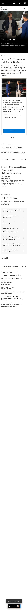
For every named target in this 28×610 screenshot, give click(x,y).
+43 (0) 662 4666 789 (12, 297)
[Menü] (3, 3)
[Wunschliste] (19, 3)
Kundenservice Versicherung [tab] (10, 266)
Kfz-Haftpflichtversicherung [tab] (10, 159)
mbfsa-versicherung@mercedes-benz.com (12, 299)
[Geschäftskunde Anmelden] (25, 3)
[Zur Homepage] (14, 3)
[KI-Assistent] (18, 606)
